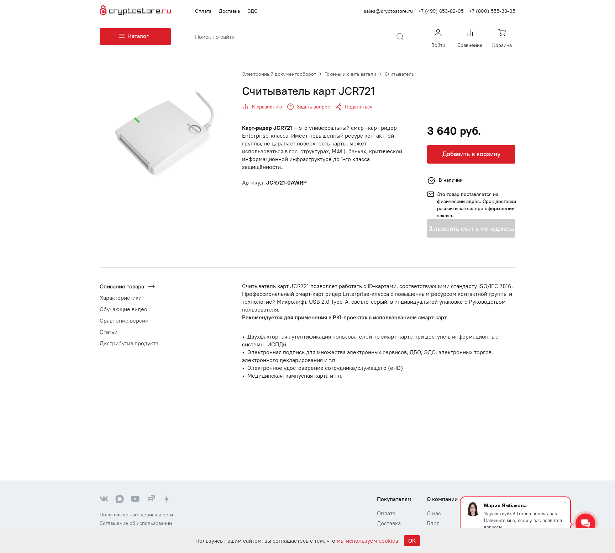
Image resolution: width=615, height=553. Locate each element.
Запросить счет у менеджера (471, 228)
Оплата (203, 11)
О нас (434, 513)
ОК (412, 540)
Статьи (108, 331)
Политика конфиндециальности (136, 514)
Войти (438, 45)
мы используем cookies (367, 540)
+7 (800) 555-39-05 (492, 11)
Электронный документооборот (279, 74)
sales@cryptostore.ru (388, 11)
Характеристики (121, 297)
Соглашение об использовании (136, 523)
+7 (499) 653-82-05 (441, 11)
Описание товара (122, 286)
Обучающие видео (123, 309)
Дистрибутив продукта (129, 343)
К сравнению (267, 106)
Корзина (502, 45)
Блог (433, 523)
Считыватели (400, 74)
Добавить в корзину (471, 154)
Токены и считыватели (350, 74)
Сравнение (470, 45)
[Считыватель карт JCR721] (165, 135)
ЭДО (252, 11)
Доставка (229, 11)
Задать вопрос (313, 106)
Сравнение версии (124, 320)
